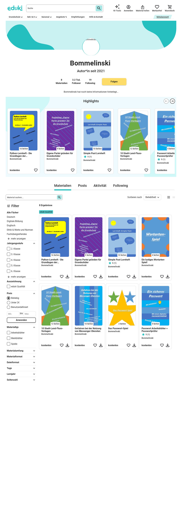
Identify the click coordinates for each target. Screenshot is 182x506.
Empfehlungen (78, 17)
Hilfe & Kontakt (96, 17)
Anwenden (21, 320)
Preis (9, 293)
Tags (9, 368)
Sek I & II (31, 17)
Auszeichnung (14, 281)
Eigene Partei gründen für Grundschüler (60, 154)
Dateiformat (13, 362)
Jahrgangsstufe (15, 243)
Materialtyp (12, 327)
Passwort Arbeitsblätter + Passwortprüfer (155, 329)
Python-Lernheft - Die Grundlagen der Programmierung (21, 154)
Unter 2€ (15, 302)
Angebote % (61, 17)
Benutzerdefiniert (19, 307)
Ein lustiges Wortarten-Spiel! (153, 261)
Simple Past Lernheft (94, 153)
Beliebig (15, 298)
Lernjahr (11, 374)
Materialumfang (15, 350)
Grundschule (14, 17)
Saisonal (45, 17)
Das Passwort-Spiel (118, 328)
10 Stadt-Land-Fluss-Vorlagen (131, 154)
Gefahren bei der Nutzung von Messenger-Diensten (88, 329)
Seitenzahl (12, 379)
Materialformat (14, 356)
